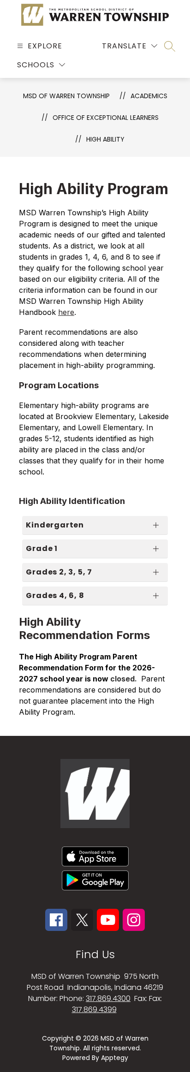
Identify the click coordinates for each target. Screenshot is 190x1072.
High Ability (105, 139)
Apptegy (114, 1057)
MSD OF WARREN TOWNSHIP (66, 96)
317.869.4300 (108, 998)
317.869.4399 (94, 1009)
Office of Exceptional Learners (106, 117)
